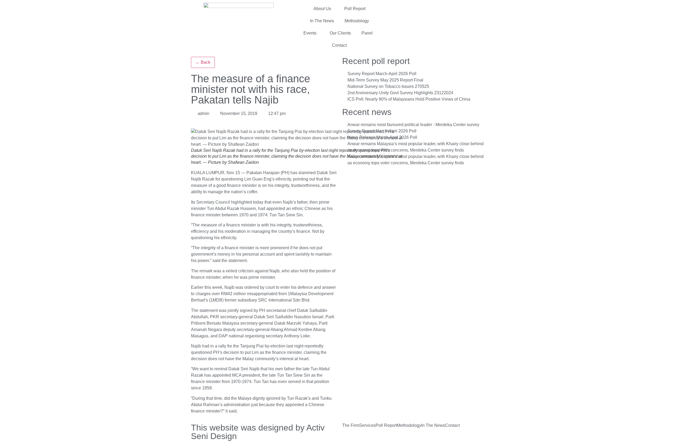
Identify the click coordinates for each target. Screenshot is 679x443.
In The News (322, 21)
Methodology (357, 21)
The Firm (350, 425)
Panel (367, 33)
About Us (322, 8)
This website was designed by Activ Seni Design (258, 432)
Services (367, 425)
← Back (202, 62)
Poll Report (354, 8)
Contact (339, 45)
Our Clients (340, 33)
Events (309, 33)
